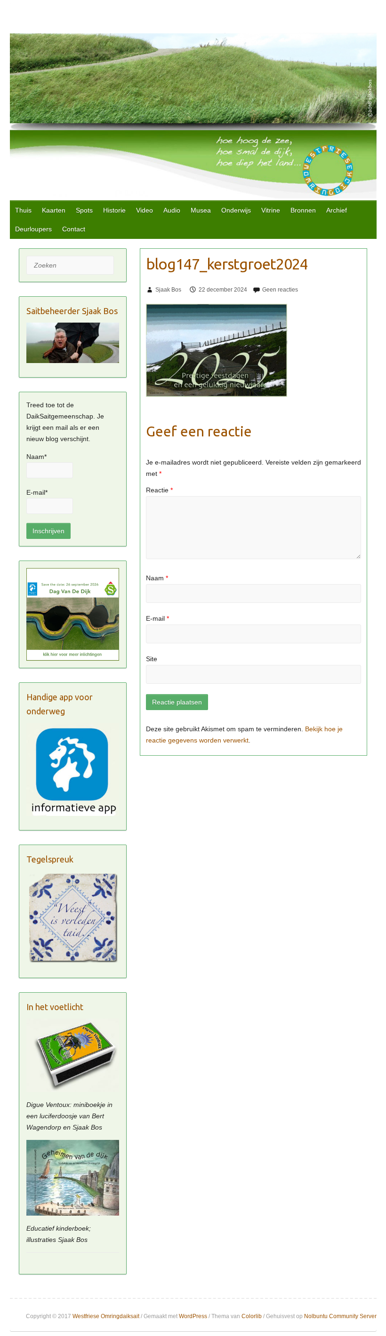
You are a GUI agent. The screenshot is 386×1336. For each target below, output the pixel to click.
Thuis (23, 210)
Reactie (159, 490)
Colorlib (251, 1316)
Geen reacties (280, 289)
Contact (73, 229)
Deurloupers (33, 229)
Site (151, 659)
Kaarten (53, 210)
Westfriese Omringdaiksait (105, 1316)
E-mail (157, 618)
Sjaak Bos (168, 289)
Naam (157, 578)
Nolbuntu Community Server (340, 1316)
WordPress (193, 1316)
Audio (171, 210)
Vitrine (270, 210)
